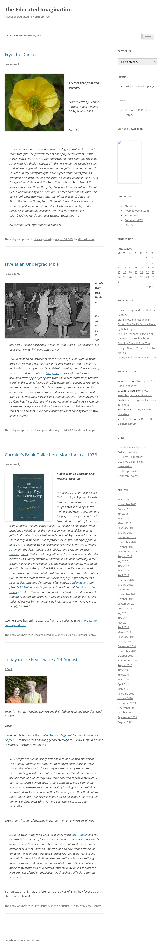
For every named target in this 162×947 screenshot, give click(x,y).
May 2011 (123, 622)
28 (141, 277)
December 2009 (127, 703)
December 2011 (127, 589)
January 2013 (125, 532)
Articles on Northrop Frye (139, 86)
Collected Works (127, 452)
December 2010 (127, 646)
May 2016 (123, 499)
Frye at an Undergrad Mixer (32, 264)
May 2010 (123, 679)
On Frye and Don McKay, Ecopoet (137, 357)
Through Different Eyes (64, 735)
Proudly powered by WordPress (22, 939)
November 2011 (127, 594)
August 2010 (125, 665)
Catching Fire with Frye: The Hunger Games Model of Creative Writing (137, 347)
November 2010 (127, 651)
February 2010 (126, 693)
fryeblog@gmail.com (137, 210)
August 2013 (125, 509)
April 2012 (123, 575)
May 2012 (123, 570)
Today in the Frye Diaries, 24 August (41, 659)
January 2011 (125, 641)
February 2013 (126, 528)
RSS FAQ (130, 225)
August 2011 (125, 608)
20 (136, 272)
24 (119, 277)
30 (153, 277)
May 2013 (123, 518)
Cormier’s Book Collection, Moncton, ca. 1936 (51, 455)
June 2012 (123, 565)
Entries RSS (131, 215)
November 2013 (127, 504)
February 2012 (126, 580)
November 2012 (127, 542)
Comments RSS (134, 220)
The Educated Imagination (38, 9)
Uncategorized (42, 239)
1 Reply (9, 669)
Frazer (24, 554)
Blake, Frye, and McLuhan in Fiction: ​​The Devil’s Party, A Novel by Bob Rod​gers (137, 324)
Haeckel (14, 554)
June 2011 (123, 618)
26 (130, 277)
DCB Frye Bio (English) (130, 457)
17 (119, 272)
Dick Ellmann (80, 835)
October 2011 (125, 599)
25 (124, 277)
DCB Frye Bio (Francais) (131, 461)
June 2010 (123, 674)
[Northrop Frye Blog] (129, 182)
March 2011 (124, 632)
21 (141, 272)
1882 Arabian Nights (29, 587)
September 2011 (127, 603)
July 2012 (123, 561)
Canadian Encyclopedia (131, 447)
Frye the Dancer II (22, 54)
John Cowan (125, 381)
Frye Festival (125, 466)
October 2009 (125, 712)
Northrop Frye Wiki (129, 476)
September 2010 (127, 660)
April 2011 (123, 627)
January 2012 (125, 584)
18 (124, 272)
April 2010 (123, 684)
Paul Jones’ (52, 373)
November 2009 (127, 708)
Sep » (149, 286)
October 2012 (125, 547)
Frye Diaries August (45, 906)
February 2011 (126, 637)
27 (136, 277)
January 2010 (125, 698)
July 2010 (123, 670)
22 (147, 272)
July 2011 (123, 613)
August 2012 (125, 556)
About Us (130, 206)
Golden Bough (78, 582)
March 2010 (124, 689)
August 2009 (125, 722)
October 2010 (125, 655)
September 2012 (127, 551)
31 (119, 281)
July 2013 (123, 513)
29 (147, 277)
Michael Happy (86, 239)
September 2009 (127, 717)
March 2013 (124, 523)
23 (153, 272)
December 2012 (127, 537)
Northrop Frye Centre (130, 471)
